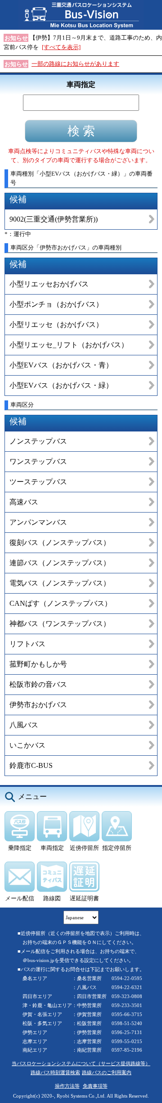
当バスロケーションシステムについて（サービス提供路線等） (81, 1063)
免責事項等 (95, 1086)
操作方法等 (67, 1086)
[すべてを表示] (61, 47)
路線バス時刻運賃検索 (55, 1072)
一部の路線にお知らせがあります (75, 63)
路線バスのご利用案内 (106, 1072)
